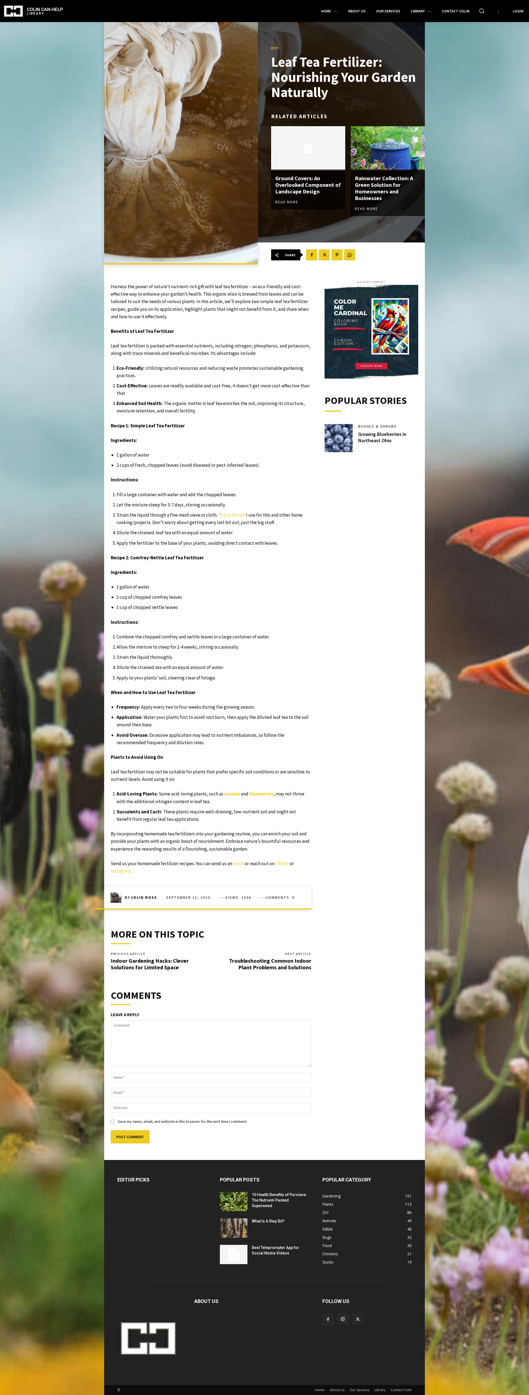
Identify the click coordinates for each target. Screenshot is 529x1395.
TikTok (282, 863)
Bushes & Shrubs (377, 426)
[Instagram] (342, 1319)
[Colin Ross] (117, 897)
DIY (275, 48)
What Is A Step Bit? (268, 1221)
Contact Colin (401, 1390)
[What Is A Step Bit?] (233, 1228)
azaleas (232, 794)
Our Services (359, 1390)
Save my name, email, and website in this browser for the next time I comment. (182, 1121)
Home (320, 1390)
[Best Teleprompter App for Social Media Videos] (233, 1254)
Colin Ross (144, 897)
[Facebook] (311, 254)
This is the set (231, 515)
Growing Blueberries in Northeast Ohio (382, 437)
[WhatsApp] (349, 254)
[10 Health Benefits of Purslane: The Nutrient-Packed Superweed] (233, 1201)
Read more (286, 202)
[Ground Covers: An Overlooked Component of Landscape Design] (308, 148)
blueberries (261, 794)
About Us (337, 1390)
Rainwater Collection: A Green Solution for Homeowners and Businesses (384, 188)
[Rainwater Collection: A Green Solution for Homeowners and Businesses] (388, 148)
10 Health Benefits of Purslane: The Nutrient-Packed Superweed (279, 1200)
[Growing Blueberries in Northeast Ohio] (339, 438)
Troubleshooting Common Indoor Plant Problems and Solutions (270, 964)
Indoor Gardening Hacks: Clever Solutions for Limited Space (150, 964)
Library (379, 1390)
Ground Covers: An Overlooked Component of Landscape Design (308, 185)
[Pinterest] (336, 254)
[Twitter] (324, 254)
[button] (481, 11)
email (238, 863)
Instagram (121, 871)
